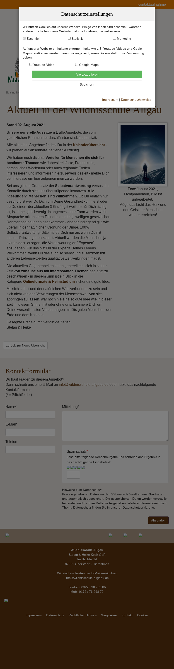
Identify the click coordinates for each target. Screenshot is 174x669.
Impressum (110, 99)
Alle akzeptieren (87, 74)
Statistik (77, 38)
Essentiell (33, 38)
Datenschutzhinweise (136, 99)
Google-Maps (88, 64)
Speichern (87, 84)
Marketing (124, 38)
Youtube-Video (43, 64)
